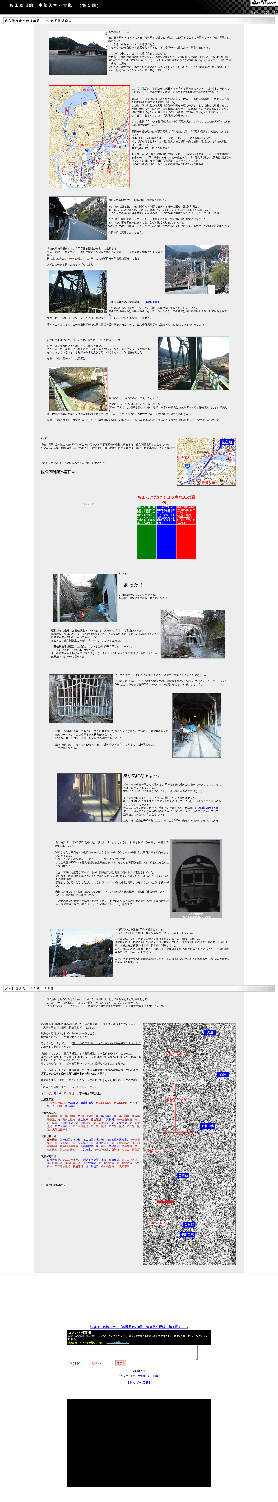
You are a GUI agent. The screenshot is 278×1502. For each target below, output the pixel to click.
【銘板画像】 (152, 302)
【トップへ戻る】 (139, 1382)
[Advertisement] (109, 527)
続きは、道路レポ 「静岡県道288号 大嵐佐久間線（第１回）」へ (139, 1327)
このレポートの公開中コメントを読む (139, 1376)
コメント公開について (118, 1342)
